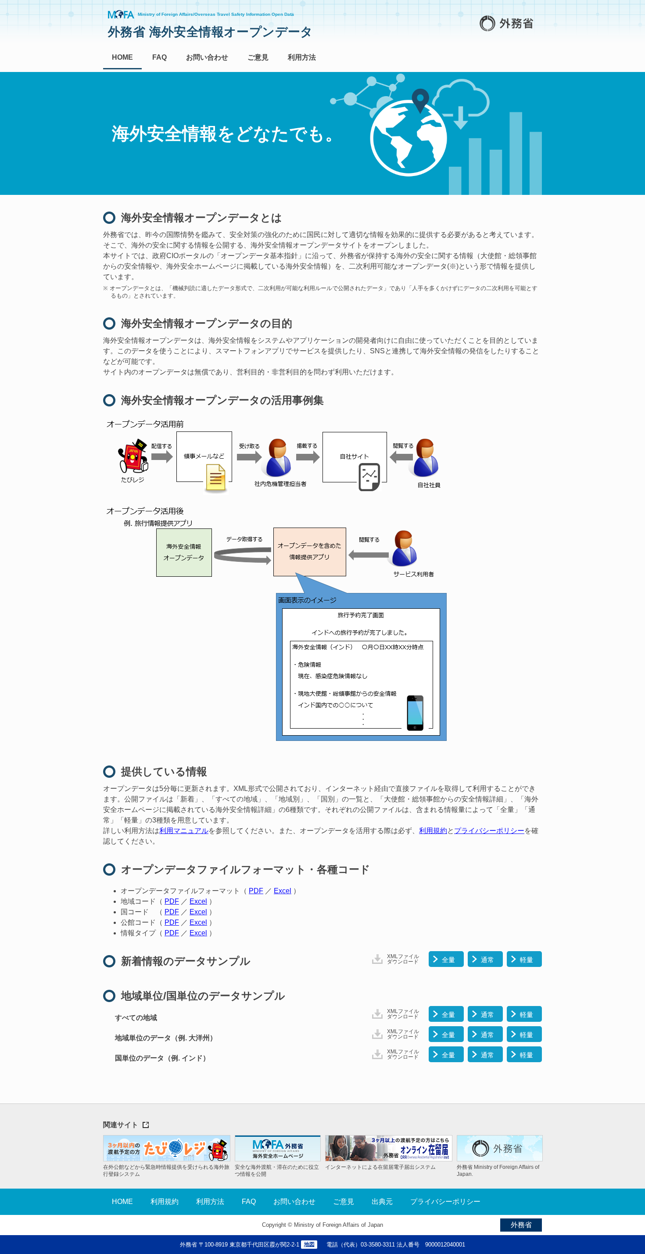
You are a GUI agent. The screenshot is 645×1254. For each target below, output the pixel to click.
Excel (282, 891)
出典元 (382, 1201)
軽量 (526, 959)
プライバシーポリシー (489, 830)
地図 (309, 1244)
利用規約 (433, 830)
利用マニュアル (183, 830)
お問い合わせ (207, 57)
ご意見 (258, 57)
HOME (122, 57)
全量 (448, 959)
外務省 (521, 1225)
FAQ (159, 57)
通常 (487, 959)
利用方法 (302, 57)
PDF (256, 891)
